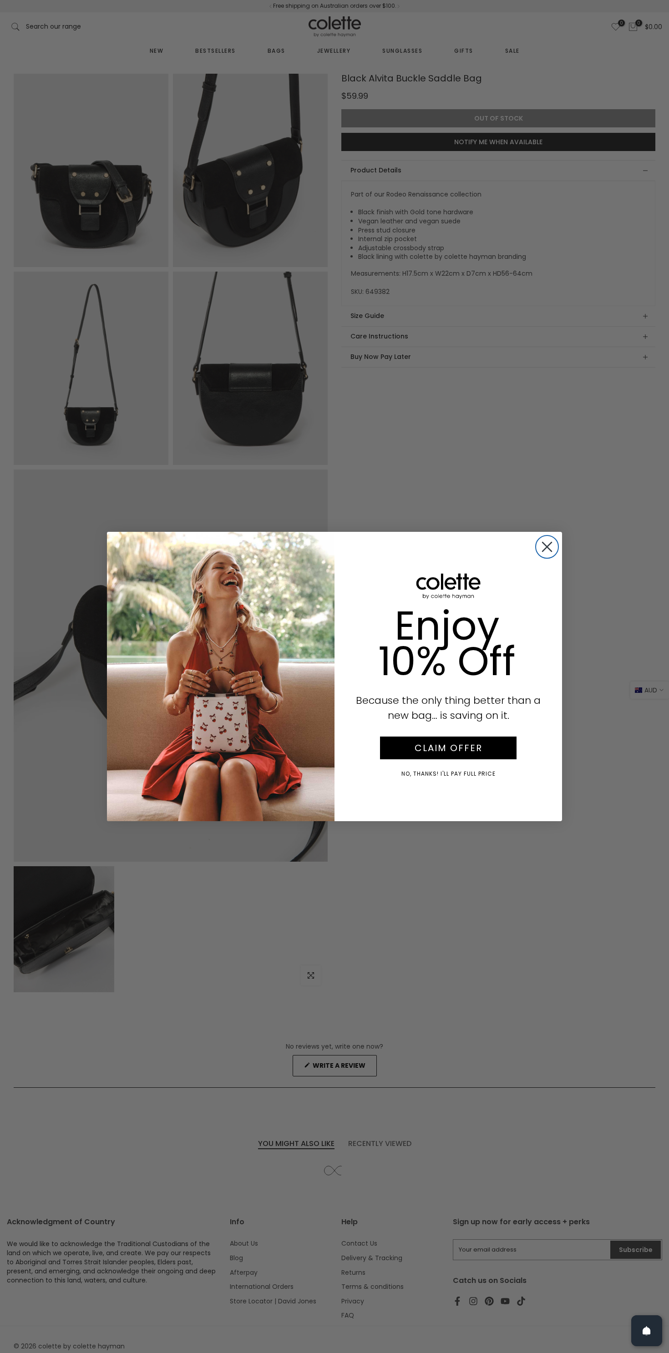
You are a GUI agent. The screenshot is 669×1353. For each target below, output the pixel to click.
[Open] (646, 1330)
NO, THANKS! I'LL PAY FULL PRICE (448, 773)
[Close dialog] (547, 546)
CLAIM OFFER (448, 748)
